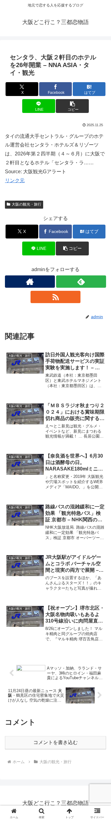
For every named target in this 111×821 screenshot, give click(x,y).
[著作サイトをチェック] (30, 281)
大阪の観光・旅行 (26, 204)
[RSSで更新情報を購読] (55, 297)
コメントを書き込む (55, 742)
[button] (72, 106)
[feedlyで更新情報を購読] (81, 281)
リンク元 (15, 180)
